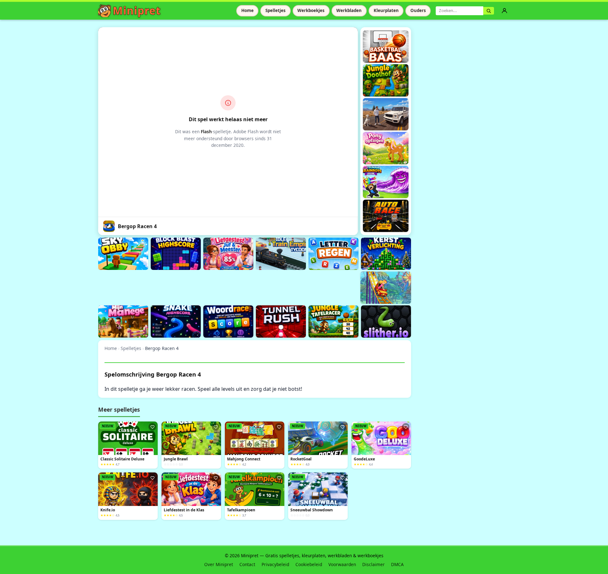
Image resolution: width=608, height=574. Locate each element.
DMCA (397, 564)
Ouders (418, 10)
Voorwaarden (342, 564)
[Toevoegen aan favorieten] (152, 427)
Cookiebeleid (308, 564)
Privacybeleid (275, 564)
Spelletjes (275, 10)
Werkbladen (349, 10)
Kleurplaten (386, 10)
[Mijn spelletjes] (504, 10)
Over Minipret (218, 564)
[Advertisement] (213, 286)
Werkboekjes (311, 10)
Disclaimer (373, 564)
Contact (247, 564)
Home (247, 10)
